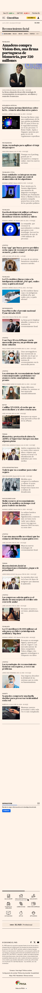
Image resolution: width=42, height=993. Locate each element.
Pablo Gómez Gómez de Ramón (11, 348)
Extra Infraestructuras (10, 467)
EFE (15, 637)
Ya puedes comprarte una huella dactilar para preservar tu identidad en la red (20, 698)
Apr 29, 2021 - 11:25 (19, 256)
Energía (32, 34)
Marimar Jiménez (7, 114)
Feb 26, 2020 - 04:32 (19, 543)
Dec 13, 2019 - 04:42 (24, 673)
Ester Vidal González (9, 445)
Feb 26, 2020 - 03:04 (29, 574)
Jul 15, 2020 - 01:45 (28, 445)
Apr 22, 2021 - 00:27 (25, 288)
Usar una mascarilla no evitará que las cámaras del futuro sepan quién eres (21, 538)
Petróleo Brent (36, 13)
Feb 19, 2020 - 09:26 (28, 637)
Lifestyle (5, 245)
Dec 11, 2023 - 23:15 (25, 114)
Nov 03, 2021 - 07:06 (28, 220)
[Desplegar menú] (3, 18)
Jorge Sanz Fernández (9, 673)
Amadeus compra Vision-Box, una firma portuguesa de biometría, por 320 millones (20, 53)
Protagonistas (7, 143)
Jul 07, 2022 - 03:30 (21, 151)
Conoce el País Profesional (21, 924)
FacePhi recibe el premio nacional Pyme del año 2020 (18, 312)
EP (14, 220)
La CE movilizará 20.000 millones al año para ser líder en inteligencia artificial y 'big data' (19, 631)
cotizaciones (8, 916)
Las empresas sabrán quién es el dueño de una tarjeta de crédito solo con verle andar (20, 600)
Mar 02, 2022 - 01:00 (25, 183)
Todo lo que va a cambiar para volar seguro (19, 471)
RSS (14, 975)
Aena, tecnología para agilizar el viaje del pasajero (20, 147)
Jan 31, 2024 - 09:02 (24, 90)
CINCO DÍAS (5, 151)
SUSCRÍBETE (31, 18)
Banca (26, 34)
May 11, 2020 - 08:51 (25, 509)
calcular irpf (8, 899)
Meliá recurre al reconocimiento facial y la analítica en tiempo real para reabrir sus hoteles (18, 503)
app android (33, 916)
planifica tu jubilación (8, 907)
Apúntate (6, 810)
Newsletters (19, 975)
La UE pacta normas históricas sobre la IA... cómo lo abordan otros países (20, 109)
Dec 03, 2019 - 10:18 (21, 704)
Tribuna (4, 434)
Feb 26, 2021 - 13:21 (21, 317)
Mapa (11, 975)
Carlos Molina (7, 90)
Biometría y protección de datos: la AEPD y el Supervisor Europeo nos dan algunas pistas (20, 439)
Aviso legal (19, 970)
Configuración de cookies (9, 973)
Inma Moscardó (7, 476)
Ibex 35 (5, 13)
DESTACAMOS (7, 33)
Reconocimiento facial (15, 28)
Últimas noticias (28, 975)
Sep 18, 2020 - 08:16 (19, 413)
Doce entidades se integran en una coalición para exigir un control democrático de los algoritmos (19, 177)
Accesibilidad (35, 973)
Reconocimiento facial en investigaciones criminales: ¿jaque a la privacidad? (20, 568)
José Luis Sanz (6, 256)
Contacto (12, 970)
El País (37, 22)
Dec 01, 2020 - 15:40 (29, 348)
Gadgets (5, 693)
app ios (21, 916)
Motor (4, 405)
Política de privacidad (24, 973)
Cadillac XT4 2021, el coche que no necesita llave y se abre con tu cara (19, 409)
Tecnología (6, 42)
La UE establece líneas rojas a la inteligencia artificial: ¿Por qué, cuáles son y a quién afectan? (20, 281)
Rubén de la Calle (8, 704)
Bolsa (15, 34)
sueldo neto (33, 899)
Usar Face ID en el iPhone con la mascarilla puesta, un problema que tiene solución (19, 342)
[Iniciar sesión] (38, 18)
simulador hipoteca (21, 899)
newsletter (7, 803)
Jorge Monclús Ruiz (8, 574)
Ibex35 (20, 34)
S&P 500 (20, 13)
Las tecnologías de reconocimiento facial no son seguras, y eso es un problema (19, 667)
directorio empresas (33, 906)
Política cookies (27, 970)
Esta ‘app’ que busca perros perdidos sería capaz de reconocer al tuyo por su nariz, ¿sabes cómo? (20, 250)
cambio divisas (21, 906)
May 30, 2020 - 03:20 (24, 476)
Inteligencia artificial (9, 105)
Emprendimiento (7, 308)
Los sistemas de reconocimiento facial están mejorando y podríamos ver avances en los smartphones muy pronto (20, 377)
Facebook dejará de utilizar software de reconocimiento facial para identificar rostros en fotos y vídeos (20, 214)
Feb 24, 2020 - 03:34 (19, 606)
